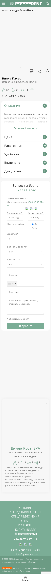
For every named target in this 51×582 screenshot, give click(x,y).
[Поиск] (47, 3)
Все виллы (25, 508)
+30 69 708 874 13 (25, 539)
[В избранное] (20, 66)
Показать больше (24, 128)
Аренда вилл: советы (25, 512)
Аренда (14, 10)
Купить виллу (25, 530)
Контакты (25, 525)
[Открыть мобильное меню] (3, 3)
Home (5, 10)
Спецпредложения (25, 516)
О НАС (25, 521)
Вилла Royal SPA (25, 448)
